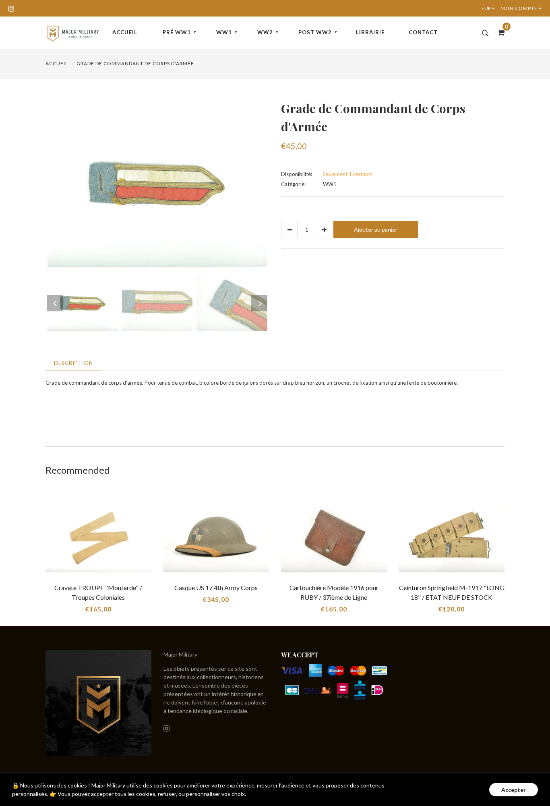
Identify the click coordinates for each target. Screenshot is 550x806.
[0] (498, 32)
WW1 (224, 32)
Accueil (124, 32)
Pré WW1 (177, 32)
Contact (423, 32)
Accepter (513, 789)
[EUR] (490, 8)
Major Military (180, 654)
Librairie (370, 32)
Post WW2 (315, 32)
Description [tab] (73, 363)
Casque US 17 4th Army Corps (216, 587)
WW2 (265, 32)
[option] (157, 183)
